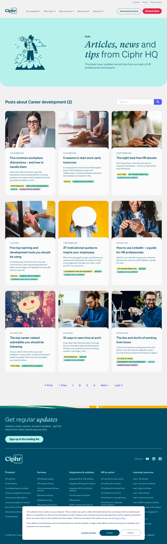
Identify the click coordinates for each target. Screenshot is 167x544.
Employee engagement (37, 186)
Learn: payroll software (142, 488)
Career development (30, 189)
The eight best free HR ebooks (136, 158)
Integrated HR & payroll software (82, 483)
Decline (131, 533)
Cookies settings (88, 533)
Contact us (136, 2)
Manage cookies (147, 535)
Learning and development (24, 279)
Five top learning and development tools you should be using (30, 252)
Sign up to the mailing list (24, 439)
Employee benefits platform (16, 497)
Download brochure (129, 11)
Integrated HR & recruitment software (80, 489)
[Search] (158, 102)
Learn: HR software (140, 479)
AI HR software (11, 483)
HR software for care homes (112, 479)
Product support (156, 2)
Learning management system (17, 502)
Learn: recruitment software (144, 483)
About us (97, 11)
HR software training (45, 483)
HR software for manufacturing (113, 497)
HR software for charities (111, 483)
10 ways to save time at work (82, 338)
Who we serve (65, 11)
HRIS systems (74, 500)
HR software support (45, 479)
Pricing (145, 2)
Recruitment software (14, 507)
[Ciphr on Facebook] (160, 458)
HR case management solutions (18, 493)
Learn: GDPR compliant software (146, 502)
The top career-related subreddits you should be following (27, 342)
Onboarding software (13, 512)
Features (121, 174)
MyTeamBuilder (11, 516)
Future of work (125, 358)
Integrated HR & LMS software (81, 479)
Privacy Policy (120, 518)
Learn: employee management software (145, 513)
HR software (10, 479)
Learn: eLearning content (143, 497)
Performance (17, 186)
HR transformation (138, 174)
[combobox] (135, 102)
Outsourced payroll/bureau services (48, 489)
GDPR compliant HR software (81, 504)
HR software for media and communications (111, 503)
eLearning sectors (140, 519)
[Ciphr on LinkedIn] (153, 458)
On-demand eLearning (142, 523)
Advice (14, 189)
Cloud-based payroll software (17, 488)
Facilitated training (44, 500)
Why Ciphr (48, 11)
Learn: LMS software (141, 493)
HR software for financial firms (113, 488)
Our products (32, 11)
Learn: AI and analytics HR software (147, 507)
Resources (83, 11)
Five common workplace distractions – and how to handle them (27, 162)
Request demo (152, 11)
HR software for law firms (111, 493)
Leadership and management (78, 271)
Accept (110, 533)
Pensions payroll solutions (79, 495)
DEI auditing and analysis (47, 504)
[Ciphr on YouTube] (147, 458)
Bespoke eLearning (45, 495)
